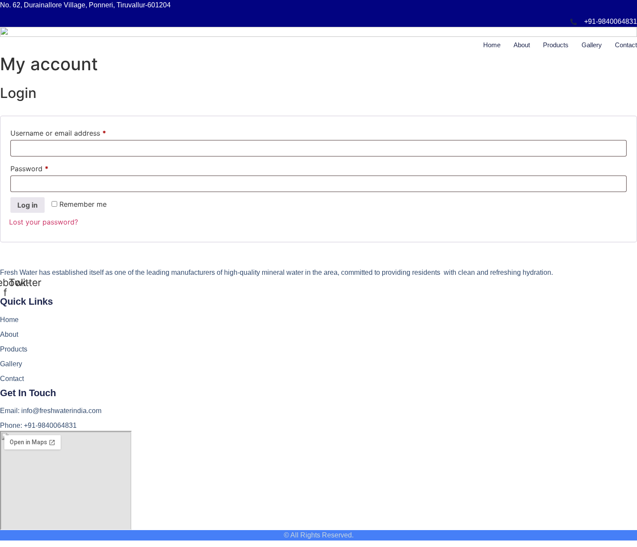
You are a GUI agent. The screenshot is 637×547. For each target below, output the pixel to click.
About (522, 45)
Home (491, 45)
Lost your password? (43, 222)
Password (43, 168)
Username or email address (72, 132)
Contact (626, 45)
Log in (27, 205)
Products (556, 45)
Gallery (592, 45)
